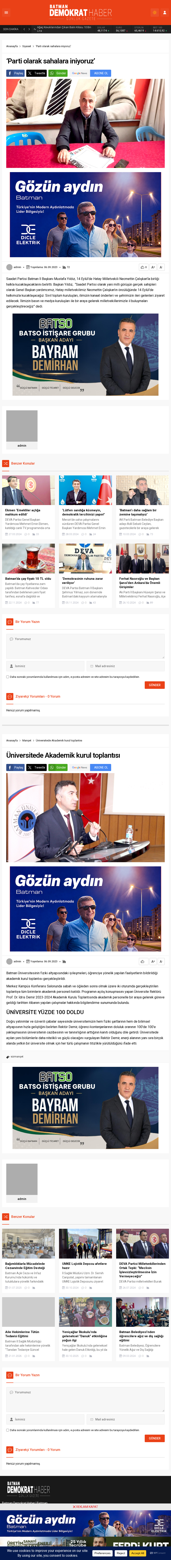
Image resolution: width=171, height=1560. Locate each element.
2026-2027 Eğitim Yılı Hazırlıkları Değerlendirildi (65, 29)
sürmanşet (17, 1056)
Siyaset (26, 46)
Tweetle (39, 73)
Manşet (26, 740)
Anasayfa (12, 46)
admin (17, 267)
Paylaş (18, 73)
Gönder (61, 73)
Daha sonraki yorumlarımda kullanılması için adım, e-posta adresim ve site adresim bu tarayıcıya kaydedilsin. (75, 676)
